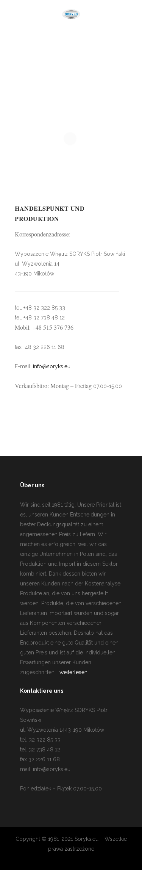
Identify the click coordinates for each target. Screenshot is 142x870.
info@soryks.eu (51, 366)
